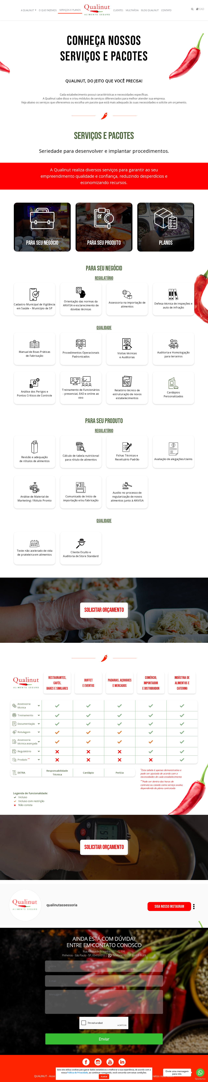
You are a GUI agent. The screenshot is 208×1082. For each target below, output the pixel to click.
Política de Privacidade (77, 1072)
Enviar (104, 1039)
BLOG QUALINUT (150, 10)
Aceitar (104, 1076)
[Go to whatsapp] (200, 1072)
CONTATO (166, 10)
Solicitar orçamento (104, 610)
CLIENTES (118, 10)
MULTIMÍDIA (132, 10)
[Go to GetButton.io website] (200, 1079)
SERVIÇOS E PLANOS (70, 9)
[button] (26, 705)
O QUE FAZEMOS (48, 10)
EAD (201, 9)
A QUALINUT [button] (27, 10)
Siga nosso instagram (169, 906)
